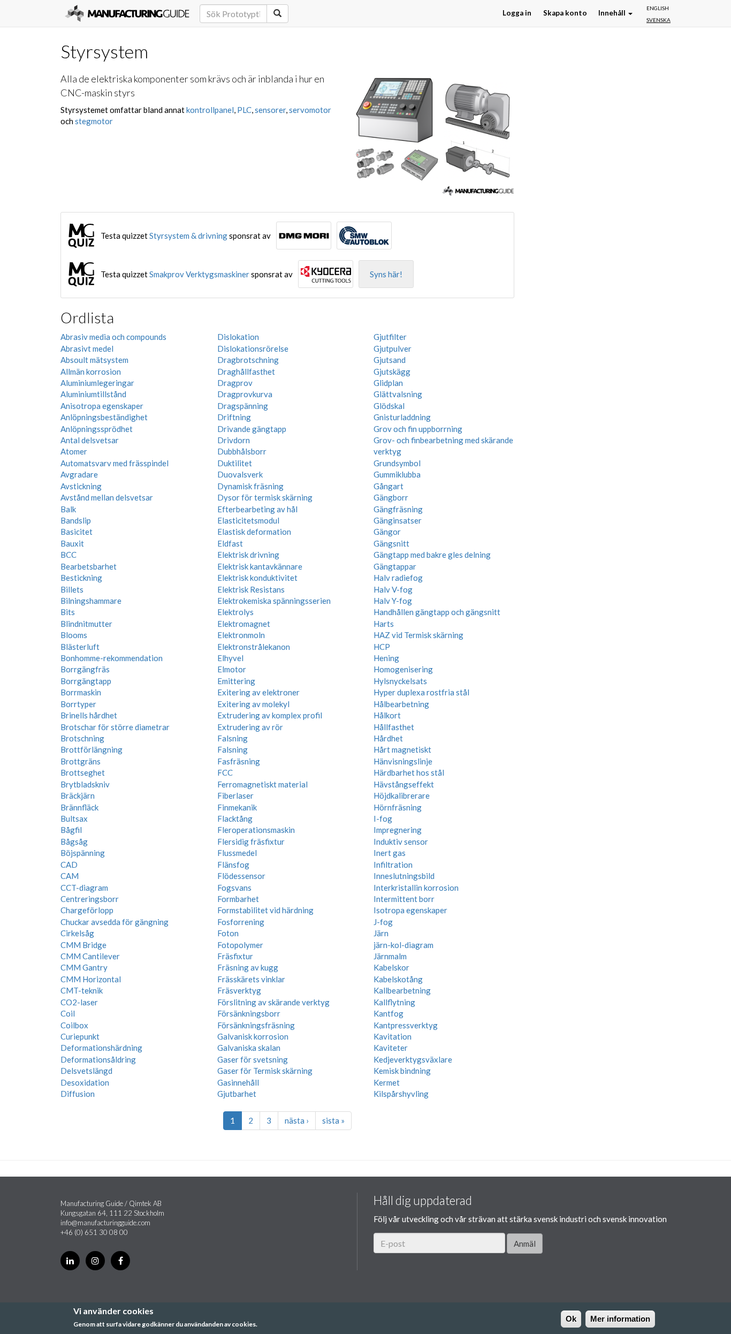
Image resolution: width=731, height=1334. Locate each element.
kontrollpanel (210, 110)
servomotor (310, 110)
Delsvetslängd (86, 1070)
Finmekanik (237, 807)
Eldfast (230, 543)
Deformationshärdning (101, 1047)
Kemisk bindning (402, 1070)
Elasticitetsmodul (248, 520)
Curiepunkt (80, 1036)
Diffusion (77, 1093)
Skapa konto (565, 13)
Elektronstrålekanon (253, 646)
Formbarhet (238, 899)
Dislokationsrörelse (252, 348)
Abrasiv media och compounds (113, 337)
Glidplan (388, 383)
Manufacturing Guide (127, 13)
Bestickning (81, 577)
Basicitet (76, 531)
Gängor (387, 531)
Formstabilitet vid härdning (265, 910)
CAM (69, 876)
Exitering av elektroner (258, 692)
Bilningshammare (90, 600)
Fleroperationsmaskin (256, 830)
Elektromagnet (243, 623)
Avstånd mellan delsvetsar (106, 497)
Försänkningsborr (248, 1013)
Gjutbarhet (236, 1093)
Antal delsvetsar (89, 440)
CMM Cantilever (90, 956)
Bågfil (71, 830)
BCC (68, 554)
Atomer (73, 451)
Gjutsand (390, 360)
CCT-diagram (84, 887)
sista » (333, 1120)
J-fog (383, 922)
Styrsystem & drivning (188, 235)
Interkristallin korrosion (416, 887)
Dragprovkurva (244, 394)
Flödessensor (241, 876)
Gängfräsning (398, 509)
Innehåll (612, 13)
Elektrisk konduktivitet (257, 577)
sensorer (270, 110)
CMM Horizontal (90, 979)
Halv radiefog (398, 577)
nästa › (297, 1120)
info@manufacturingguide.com (105, 1222)
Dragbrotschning (248, 360)
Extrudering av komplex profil (269, 715)
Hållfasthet (394, 727)
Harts (384, 623)
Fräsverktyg (239, 990)
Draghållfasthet (246, 371)
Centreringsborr (89, 899)
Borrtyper (78, 704)
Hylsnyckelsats (400, 681)
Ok (571, 1318)
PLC (244, 110)
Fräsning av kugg (247, 967)
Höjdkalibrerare (402, 795)
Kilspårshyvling (401, 1093)
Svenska (658, 19)
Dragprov (235, 383)
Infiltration (393, 864)
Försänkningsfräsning (256, 1025)
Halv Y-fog (393, 600)
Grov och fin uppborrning (418, 429)
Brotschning (82, 738)
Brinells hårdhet (88, 715)
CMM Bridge (83, 945)
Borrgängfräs (85, 669)
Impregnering (398, 830)
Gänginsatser (398, 520)
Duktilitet (234, 463)
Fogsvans (234, 887)
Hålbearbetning (401, 704)
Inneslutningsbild (404, 876)
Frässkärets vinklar (251, 979)
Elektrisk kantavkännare (259, 566)
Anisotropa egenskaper (101, 406)
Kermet (387, 1082)
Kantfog (388, 1013)
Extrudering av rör (250, 727)
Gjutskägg (392, 371)
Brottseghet (82, 772)
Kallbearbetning (402, 990)
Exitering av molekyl (253, 704)
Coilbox (74, 1025)
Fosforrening (240, 922)
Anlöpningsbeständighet (104, 417)
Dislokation (238, 337)
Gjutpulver (393, 348)
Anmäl (525, 1243)
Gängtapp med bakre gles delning (432, 554)
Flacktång (235, 818)
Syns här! (386, 274)
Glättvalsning (398, 394)
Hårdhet (388, 738)
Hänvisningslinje (403, 761)
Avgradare (79, 474)
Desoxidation (84, 1082)
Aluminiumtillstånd (93, 394)
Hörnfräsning (398, 807)
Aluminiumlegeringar (97, 383)
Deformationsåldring (98, 1059)
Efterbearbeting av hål (257, 509)
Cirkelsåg (77, 933)
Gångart (388, 486)
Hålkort (387, 715)
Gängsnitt (391, 543)
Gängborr (391, 497)
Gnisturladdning (402, 417)
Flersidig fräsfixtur (251, 841)
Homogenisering (403, 669)
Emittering (236, 681)
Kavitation (393, 1036)
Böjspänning (82, 853)
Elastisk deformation (254, 531)
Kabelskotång (398, 979)
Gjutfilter (390, 337)
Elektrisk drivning (248, 554)
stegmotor (94, 121)
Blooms (73, 635)
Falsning (232, 738)
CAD (69, 864)
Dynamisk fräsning (250, 486)
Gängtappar (395, 566)
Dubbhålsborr (241, 451)
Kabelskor (391, 967)
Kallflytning (394, 1002)
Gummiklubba (397, 474)
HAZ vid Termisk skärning (418, 635)
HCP (382, 646)
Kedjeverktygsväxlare (413, 1059)
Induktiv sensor (401, 841)
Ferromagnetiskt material (262, 784)
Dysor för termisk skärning (265, 497)
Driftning (234, 417)
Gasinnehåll (238, 1082)
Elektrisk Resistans (251, 589)
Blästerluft (80, 646)
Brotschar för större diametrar (115, 727)
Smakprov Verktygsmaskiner (199, 274)
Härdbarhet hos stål (409, 772)
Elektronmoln (241, 635)
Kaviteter (391, 1047)
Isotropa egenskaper (410, 910)
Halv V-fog (393, 589)
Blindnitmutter (86, 623)
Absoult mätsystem (94, 360)
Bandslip (75, 520)
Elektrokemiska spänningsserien (274, 600)
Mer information (620, 1318)
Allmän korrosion (90, 371)
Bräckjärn (77, 795)
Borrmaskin (80, 692)
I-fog (383, 818)
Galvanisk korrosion (252, 1036)
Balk (68, 509)
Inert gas (390, 853)
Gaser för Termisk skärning (265, 1070)
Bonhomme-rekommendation (111, 658)
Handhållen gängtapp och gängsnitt (437, 612)
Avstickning (81, 486)
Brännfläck (79, 807)
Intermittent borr (404, 899)
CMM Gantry (84, 967)
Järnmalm (390, 956)
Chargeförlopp (86, 910)
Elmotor (231, 669)
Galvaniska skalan (248, 1047)
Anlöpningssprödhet (96, 429)
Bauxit (72, 543)
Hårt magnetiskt (402, 749)
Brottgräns (80, 761)
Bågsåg (74, 841)
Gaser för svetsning (252, 1059)
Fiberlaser (235, 795)
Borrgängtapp (85, 681)
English (657, 8)
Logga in (516, 13)
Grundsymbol (397, 463)
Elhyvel (230, 658)
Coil (67, 1013)
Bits (67, 612)
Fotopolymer (240, 945)
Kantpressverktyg (406, 1025)
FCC (225, 772)
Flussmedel (237, 853)
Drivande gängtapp (251, 429)
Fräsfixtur (235, 956)
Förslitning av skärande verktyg (273, 1002)
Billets (71, 589)
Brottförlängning (91, 749)
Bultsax (74, 818)
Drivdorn (233, 440)
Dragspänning (242, 406)
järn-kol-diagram (403, 945)
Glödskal (389, 406)
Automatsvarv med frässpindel (114, 463)
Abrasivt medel (86, 348)
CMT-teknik (81, 990)
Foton (228, 933)
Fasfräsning (238, 761)
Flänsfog (233, 864)
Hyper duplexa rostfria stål (421, 692)
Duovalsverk (240, 474)
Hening (386, 658)
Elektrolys (235, 612)
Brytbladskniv (85, 784)
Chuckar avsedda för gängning (114, 922)
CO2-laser (79, 1002)
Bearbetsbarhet (88, 566)
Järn (381, 933)
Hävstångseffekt (404, 784)
